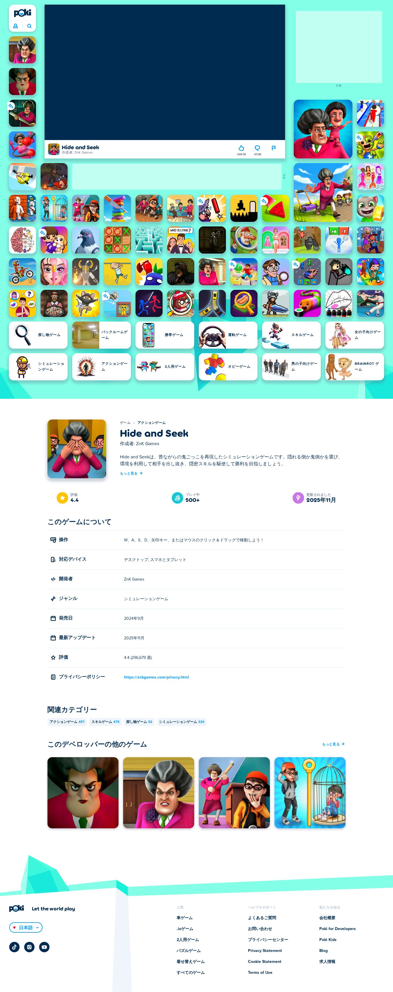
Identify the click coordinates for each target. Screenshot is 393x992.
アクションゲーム (152, 423)
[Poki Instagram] (29, 947)
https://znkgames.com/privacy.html (156, 677)
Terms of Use (260, 973)
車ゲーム (185, 918)
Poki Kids (328, 940)
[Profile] (15, 26)
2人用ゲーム (188, 940)
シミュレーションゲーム (181, 722)
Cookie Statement (264, 962)
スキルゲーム (105, 722)
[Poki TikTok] (14, 947)
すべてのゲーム (191, 973)
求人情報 (327, 962)
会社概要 (327, 918)
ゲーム (125, 423)
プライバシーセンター (268, 940)
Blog (323, 951)
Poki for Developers (337, 929)
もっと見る (129, 473)
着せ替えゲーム (191, 962)
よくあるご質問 (262, 918)
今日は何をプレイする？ (29, 26)
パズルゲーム (189, 951)
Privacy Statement (265, 951)
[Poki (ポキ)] (22, 13)
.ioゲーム (185, 929)
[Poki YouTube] (44, 947)
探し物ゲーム (139, 722)
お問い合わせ (260, 929)
